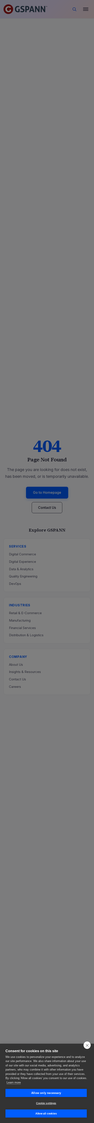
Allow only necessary (46, 1093)
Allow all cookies (46, 1113)
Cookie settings (46, 1103)
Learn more (14, 1082)
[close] (87, 1045)
